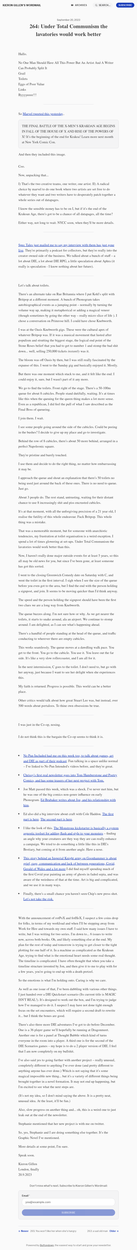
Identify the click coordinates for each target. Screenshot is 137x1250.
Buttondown (47, 1245)
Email (26, 1195)
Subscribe (125, 5)
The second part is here (56, 819)
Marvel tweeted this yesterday (43, 113)
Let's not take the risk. (38, 899)
